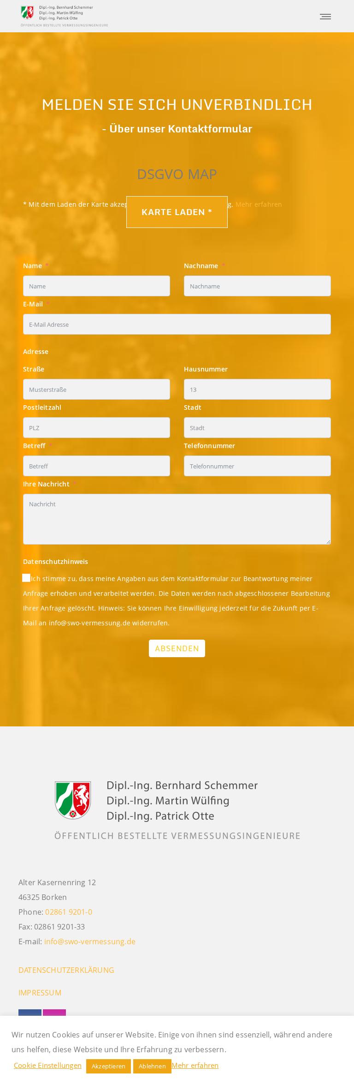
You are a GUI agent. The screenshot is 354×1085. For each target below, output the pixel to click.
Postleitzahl (42, 407)
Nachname (201, 265)
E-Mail (33, 304)
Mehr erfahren (195, 1065)
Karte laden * (177, 212)
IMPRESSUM (39, 993)
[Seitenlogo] (64, 16)
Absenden (177, 648)
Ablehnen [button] (152, 1066)
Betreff (34, 445)
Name (32, 265)
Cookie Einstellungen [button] (48, 1065)
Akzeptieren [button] (108, 1066)
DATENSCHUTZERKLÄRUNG (66, 970)
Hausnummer (206, 369)
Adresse (35, 351)
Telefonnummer (210, 445)
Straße (33, 369)
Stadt (192, 407)
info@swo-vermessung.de (90, 941)
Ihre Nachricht (46, 484)
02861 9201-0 (68, 912)
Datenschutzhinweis (55, 561)
